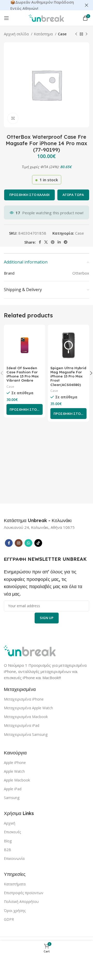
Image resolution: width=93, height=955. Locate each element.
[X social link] (46, 242)
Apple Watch (14, 771)
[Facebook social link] (40, 242)
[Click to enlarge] (13, 118)
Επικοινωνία (14, 858)
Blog (8, 840)
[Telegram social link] (65, 242)
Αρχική (9, 823)
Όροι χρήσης (15, 910)
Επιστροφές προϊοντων (23, 892)
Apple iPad (12, 788)
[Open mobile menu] (6, 18)
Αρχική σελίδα (17, 33)
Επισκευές (12, 831)
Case (62, 33)
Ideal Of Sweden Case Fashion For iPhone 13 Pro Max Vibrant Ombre (22, 374)
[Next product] (86, 34)
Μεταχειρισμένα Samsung (26, 734)
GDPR (9, 919)
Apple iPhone (15, 762)
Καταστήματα (15, 884)
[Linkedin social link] (59, 242)
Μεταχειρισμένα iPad (21, 725)
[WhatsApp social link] (28, 543)
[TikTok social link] (38, 543)
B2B (7, 849)
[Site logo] (46, 17)
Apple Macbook (17, 780)
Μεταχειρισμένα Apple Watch (28, 707)
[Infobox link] (38, 520)
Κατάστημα (44, 33)
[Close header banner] (86, 5)
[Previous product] (76, 34)
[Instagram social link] (18, 543)
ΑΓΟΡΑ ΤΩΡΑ (73, 194)
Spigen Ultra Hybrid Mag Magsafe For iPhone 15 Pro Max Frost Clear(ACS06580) (68, 376)
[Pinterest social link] (52, 242)
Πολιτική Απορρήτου (21, 901)
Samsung (11, 797)
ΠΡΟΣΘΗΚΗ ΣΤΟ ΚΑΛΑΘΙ (29, 194)
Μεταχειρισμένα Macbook (26, 716)
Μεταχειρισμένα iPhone (24, 699)
